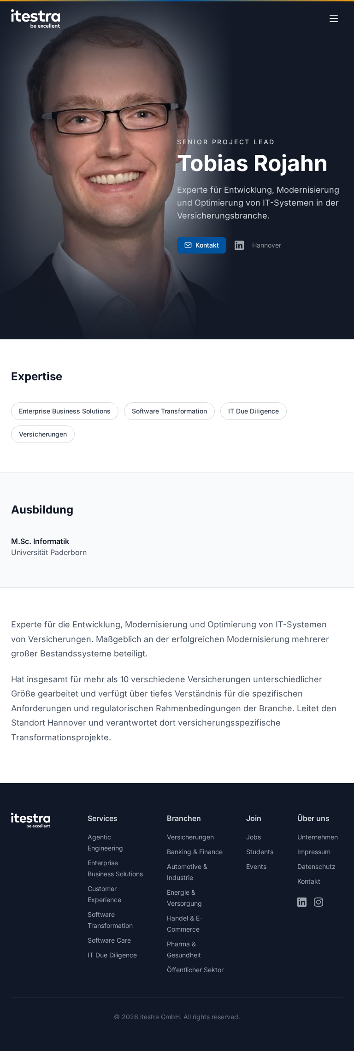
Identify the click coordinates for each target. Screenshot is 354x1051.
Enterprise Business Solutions (65, 411)
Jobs (253, 837)
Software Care (109, 940)
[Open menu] (333, 18)
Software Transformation (169, 411)
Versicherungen (43, 434)
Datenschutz (316, 866)
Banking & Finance (195, 852)
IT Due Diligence (253, 411)
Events (256, 866)
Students (259, 852)
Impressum (313, 852)
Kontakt (308, 881)
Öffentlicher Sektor (195, 970)
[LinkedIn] (239, 245)
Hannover (266, 245)
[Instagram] (318, 902)
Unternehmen (317, 837)
